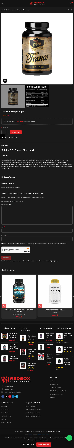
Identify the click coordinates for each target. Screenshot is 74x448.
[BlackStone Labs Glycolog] (55, 291)
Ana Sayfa (4, 10)
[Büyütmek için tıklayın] (5, 81)
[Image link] (16, 379)
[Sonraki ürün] (71, 10)
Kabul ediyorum (43, 444)
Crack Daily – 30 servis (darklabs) (13, 335)
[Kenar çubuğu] (2, 136)
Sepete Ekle (16, 132)
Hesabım (4, 406)
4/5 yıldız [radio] (20, 201)
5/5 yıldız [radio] (22, 201)
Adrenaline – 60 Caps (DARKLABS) (13, 347)
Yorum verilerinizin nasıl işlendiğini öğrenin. (45, 261)
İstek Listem (5, 409)
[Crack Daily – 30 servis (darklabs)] (4, 337)
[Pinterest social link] (12, 137)
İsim (3, 227)
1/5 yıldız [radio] (16, 201)
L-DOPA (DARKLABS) (13, 357)
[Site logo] (37, 3)
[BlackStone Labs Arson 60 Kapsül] (23, 340)
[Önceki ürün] (67, 10)
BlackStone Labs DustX (31, 364)
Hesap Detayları (6, 422)
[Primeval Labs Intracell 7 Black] (41, 359)
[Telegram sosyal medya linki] (16, 137)
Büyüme (15, 314)
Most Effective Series (56, 394)
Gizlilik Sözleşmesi (31, 406)
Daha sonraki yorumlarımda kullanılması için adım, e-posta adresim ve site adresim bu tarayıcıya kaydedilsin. (35, 243)
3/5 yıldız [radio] (19, 201)
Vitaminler (26, 10)
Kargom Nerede (6, 416)
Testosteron (21, 314)
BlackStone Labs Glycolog (55, 310)
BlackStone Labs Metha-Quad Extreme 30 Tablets (19, 310)
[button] (3, 49)
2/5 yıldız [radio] (18, 201)
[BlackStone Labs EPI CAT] (41, 337)
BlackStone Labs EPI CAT (50, 335)
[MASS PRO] (41, 347)
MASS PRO (49, 345)
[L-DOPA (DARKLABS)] (4, 358)
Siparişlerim (4, 413)
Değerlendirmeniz (7, 204)
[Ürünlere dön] (69, 10)
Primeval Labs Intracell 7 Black (49, 357)
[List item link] (16, 389)
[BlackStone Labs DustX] (23, 366)
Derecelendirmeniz (7, 201)
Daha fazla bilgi (28, 444)
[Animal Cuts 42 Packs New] (23, 354)
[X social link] (9, 137)
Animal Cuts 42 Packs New (31, 351)
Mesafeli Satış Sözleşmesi (33, 409)
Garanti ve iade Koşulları (33, 416)
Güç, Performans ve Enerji (58, 391)
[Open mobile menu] (2, 3)
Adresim (3, 419)
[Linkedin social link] (14, 137)
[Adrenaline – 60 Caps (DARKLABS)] (4, 348)
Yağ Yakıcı (53, 381)
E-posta (4, 235)
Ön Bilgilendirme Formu (33, 413)
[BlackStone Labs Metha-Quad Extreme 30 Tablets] (19, 291)
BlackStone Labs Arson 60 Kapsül (31, 338)
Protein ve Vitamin (15, 10)
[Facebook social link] (7, 137)
